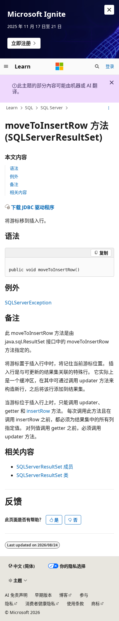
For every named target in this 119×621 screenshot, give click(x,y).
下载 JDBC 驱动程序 (32, 207)
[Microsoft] (59, 66)
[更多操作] (108, 108)
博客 (63, 595)
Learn (12, 108)
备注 (14, 184)
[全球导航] (6, 66)
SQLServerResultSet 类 (42, 475)
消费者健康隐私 (40, 603)
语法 (14, 168)
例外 (14, 176)
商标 (95, 603)
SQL (29, 108)
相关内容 (18, 192)
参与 (84, 595)
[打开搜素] (97, 66)
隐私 (9, 603)
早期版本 (43, 595)
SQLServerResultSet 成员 (44, 466)
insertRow (38, 411)
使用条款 (75, 603)
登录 (110, 66)
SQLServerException (28, 302)
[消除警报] (109, 10)
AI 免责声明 (16, 595)
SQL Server (52, 108)
